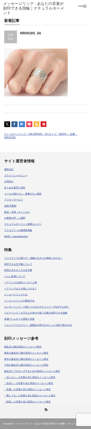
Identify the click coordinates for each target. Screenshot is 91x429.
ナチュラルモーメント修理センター (22, 224)
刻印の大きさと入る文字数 (18, 270)
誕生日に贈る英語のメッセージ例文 (22, 346)
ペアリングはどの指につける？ (20, 288)
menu (81, 6)
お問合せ (9, 181)
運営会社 (9, 169)
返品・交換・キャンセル (17, 212)
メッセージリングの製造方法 (19, 300)
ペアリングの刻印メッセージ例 (20, 282)
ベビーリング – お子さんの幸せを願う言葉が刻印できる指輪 (35, 312)
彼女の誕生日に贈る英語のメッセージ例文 (26, 359)
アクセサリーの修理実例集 (18, 230)
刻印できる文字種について (18, 264)
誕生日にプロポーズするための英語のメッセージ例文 (32, 371)
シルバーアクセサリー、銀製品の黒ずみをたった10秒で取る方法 (38, 325)
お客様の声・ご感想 (14, 218)
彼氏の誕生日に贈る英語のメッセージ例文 (26, 353)
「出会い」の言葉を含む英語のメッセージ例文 (28, 383)
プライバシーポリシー (16, 175)
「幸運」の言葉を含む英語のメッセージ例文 (27, 389)
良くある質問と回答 (14, 187)
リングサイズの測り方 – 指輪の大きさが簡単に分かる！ (33, 258)
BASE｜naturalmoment (16, 236)
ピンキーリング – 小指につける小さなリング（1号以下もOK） (37, 307)
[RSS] (45, 409)
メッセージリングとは (16, 294)
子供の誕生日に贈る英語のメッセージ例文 (26, 365)
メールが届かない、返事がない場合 (22, 193)
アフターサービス (13, 199)
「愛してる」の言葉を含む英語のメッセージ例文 (29, 395)
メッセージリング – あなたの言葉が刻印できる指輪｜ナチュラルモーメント (52, 423)
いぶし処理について (14, 276)
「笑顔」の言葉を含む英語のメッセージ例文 (27, 401)
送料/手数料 (10, 206)
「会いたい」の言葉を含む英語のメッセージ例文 (29, 377)
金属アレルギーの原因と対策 (19, 319)
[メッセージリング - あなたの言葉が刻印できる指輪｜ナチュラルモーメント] (35, 8)
